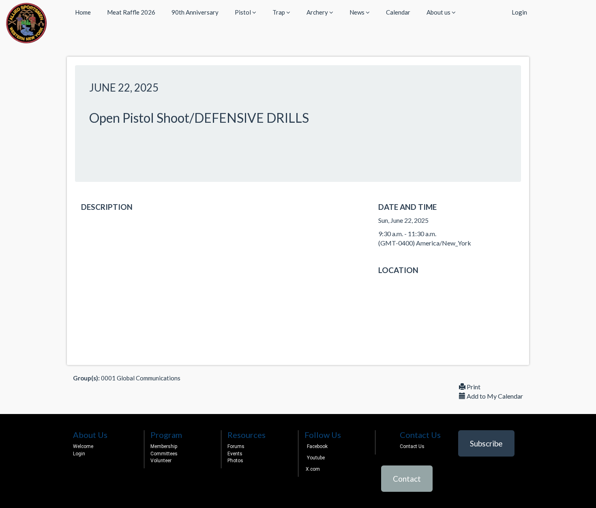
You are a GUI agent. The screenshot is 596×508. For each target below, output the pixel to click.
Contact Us (412, 446)
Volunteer (161, 460)
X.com (312, 469)
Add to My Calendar (494, 396)
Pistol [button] (243, 12)
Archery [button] (318, 12)
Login (519, 12)
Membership (163, 446)
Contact (407, 478)
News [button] (357, 12)
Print (472, 387)
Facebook (317, 446)
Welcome (83, 446)
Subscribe (486, 443)
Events (234, 453)
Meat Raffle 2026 (131, 12)
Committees (164, 453)
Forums (235, 446)
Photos (235, 460)
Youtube (316, 457)
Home (83, 12)
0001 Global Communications (140, 378)
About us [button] (439, 12)
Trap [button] (279, 12)
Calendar (398, 12)
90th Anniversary (195, 12)
